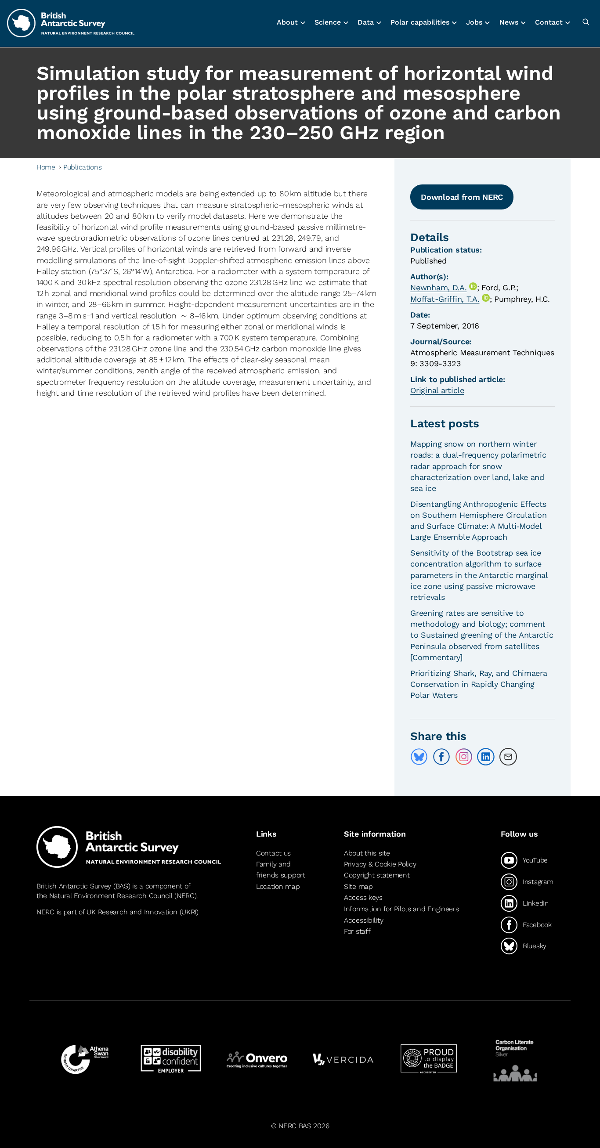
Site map (358, 886)
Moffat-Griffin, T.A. (444, 298)
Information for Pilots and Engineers (401, 909)
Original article (437, 390)
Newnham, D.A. (438, 287)
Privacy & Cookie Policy (380, 864)
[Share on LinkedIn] (486, 756)
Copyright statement (377, 875)
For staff (357, 931)
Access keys (363, 897)
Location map (278, 886)
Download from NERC (462, 197)
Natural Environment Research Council (111, 896)
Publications (82, 167)
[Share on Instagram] (464, 756)
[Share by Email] (508, 756)
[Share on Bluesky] (419, 756)
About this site (367, 853)
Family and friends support (280, 870)
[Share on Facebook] (441, 756)
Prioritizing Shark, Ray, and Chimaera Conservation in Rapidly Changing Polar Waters (478, 684)
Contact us (273, 853)
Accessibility (363, 920)
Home (45, 167)
